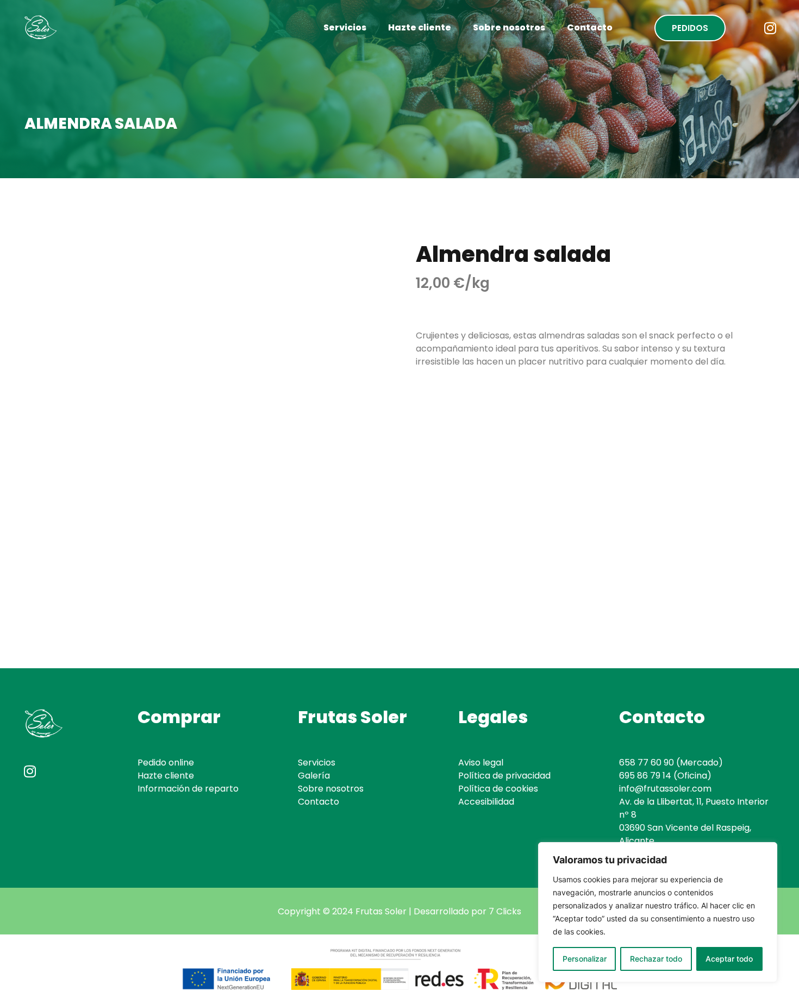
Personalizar (585, 958)
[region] (657, 912)
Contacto (590, 27)
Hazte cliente (419, 27)
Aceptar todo (729, 958)
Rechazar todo (656, 958)
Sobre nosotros (509, 27)
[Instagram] (770, 27)
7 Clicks (505, 911)
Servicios (344, 27)
